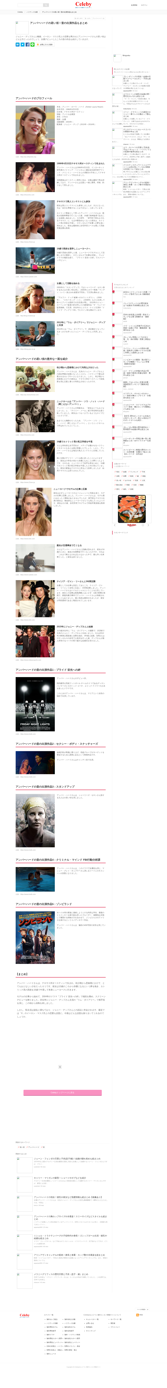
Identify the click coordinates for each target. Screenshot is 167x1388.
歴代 (118, 489)
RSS (141, 1315)
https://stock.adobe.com (28, 277)
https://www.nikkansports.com (30, 660)
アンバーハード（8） (99, 18)
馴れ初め (119, 485)
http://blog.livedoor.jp (27, 316)
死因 (128, 485)
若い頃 (22, 1147)
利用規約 (89, 1327)
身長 (118, 476)
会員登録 (134, 5)
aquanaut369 (38, 1227)
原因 (131, 489)
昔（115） (88, 18)
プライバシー (115, 1327)
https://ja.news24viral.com (29, 395)
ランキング (134, 472)
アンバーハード (33, 1147)
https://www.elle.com (27, 539)
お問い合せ (90, 1323)
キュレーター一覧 (92, 1319)
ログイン (144, 5)
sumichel (37, 1167)
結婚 (124, 472)
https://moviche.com (27, 195)
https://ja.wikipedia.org (28, 157)
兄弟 (134, 485)
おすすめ (128, 480)
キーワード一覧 (116, 1319)
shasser (36, 1282)
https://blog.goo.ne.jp (27, 349)
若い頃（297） (79, 18)
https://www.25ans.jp (27, 242)
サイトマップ (91, 1331)
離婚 (141, 485)
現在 (118, 472)
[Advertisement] (40, 70)
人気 (143, 480)
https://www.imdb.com (28, 734)
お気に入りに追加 (46, 44)
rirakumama (127, 109)
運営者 (113, 1323)
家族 (144, 476)
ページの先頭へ (141, 1309)
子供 (143, 472)
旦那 (136, 480)
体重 (124, 476)
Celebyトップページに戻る (62, 1092)
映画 (131, 476)
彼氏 (124, 489)
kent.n (36, 1205)
